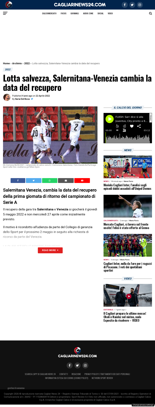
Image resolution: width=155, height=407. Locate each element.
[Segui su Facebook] (70, 365)
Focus (63, 13)
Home (6, 63)
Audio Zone (88, 13)
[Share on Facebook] (18, 180)
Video (110, 13)
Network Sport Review (102, 378)
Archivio (17, 63)
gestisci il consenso (16, 388)
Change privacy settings (143, 405)
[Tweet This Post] (34, 180)
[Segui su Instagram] (85, 365)
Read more (49, 250)
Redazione (76, 374)
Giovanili (75, 13)
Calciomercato (49, 13)
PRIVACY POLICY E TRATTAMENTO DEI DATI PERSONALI (107, 374)
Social (100, 13)
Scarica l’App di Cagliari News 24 (40, 374)
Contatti (63, 374)
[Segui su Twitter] (77, 365)
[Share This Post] (50, 180)
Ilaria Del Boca (22, 99)
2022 (27, 63)
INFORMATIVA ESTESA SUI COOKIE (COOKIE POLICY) (66, 378)
